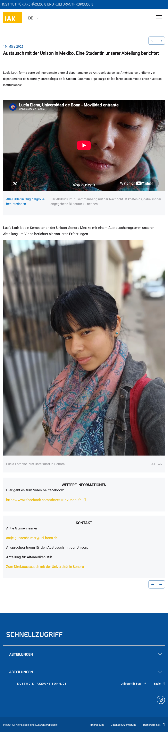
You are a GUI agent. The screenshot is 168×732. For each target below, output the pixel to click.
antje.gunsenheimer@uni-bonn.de (32, 538)
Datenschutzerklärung (123, 724)
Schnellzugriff (34, 634)
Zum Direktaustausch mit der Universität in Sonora (45, 567)
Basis (157, 683)
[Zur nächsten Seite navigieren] (161, 41)
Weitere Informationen (84, 485)
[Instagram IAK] (161, 700)
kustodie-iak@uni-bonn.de (42, 683)
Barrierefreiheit (151, 724)
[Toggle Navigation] (159, 17)
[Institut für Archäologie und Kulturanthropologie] (12, 17)
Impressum (97, 724)
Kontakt (84, 523)
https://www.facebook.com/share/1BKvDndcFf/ (43, 500)
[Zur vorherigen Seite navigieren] (153, 41)
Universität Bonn (131, 683)
